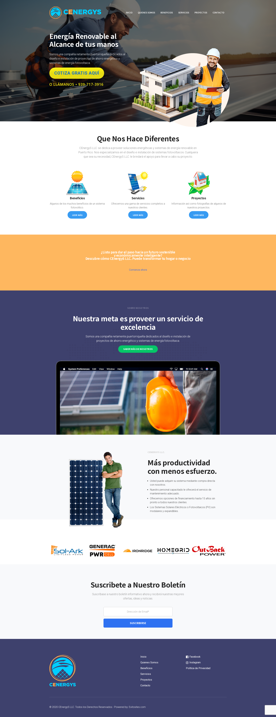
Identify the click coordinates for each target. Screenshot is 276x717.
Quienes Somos (146, 12)
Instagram (195, 662)
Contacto (218, 12)
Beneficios (167, 12)
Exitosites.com (137, 707)
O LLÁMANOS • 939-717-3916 (76, 84)
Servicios (183, 12)
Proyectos (201, 12)
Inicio (129, 12)
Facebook (194, 656)
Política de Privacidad (198, 668)
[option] (67, 551)
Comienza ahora (138, 269)
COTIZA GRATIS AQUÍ (76, 73)
